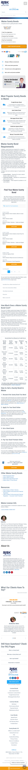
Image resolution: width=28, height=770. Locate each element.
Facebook (9, 572)
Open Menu (25, 3)
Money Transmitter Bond (16, 134)
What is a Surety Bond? (14, 650)
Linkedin (7, 572)
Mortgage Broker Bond (16, 118)
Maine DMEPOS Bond (8, 477)
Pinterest (12, 572)
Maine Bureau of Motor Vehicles (10, 490)
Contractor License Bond (14, 692)
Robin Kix (3, 522)
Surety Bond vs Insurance (14, 662)
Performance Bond (14, 706)
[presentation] (2, 638)
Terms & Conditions (14, 741)
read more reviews (22, 592)
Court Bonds (14, 715)
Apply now (14, 467)
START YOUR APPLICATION (14, 46)
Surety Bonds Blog (14, 737)
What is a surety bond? (14, 730)
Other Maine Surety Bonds (8, 291)
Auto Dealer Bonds (14, 690)
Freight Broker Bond (16, 102)
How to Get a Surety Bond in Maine (10, 287)
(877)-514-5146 (6, 279)
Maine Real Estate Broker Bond (10, 478)
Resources (5, 294)
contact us (24, 452)
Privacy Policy (14, 739)
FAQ (14, 734)
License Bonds (14, 688)
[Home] (5, 3)
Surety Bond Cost (14, 732)
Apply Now (14, 226)
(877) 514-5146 (16, 453)
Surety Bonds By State (8, 15)
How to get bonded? (14, 658)
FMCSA (9, 400)
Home (2, 15)
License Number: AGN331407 (8, 509)
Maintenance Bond (14, 710)
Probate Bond (14, 723)
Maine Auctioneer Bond (8, 475)
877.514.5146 (14, 9)
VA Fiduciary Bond (14, 721)
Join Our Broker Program (14, 684)
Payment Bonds (14, 708)
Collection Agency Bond (16, 126)
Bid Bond (14, 704)
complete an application (15, 384)
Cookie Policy (14, 743)
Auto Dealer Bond (16, 110)
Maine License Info (6, 297)
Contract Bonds (14, 701)
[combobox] (14, 12)
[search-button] (25, 12)
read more (16, 569)
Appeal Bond (14, 717)
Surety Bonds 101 (14, 728)
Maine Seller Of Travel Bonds (10, 480)
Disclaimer (14, 745)
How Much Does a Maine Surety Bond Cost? (11, 284)
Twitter (4, 572)
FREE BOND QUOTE (14, 682)
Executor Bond (14, 719)
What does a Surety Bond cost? (14, 654)
